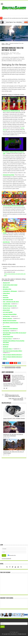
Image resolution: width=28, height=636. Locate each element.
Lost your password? (6, 558)
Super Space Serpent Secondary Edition (12, 350)
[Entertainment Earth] (14, 22)
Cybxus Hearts (6, 293)
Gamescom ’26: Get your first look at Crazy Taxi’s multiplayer (13, 435)
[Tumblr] (21, 567)
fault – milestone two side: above (11, 301)
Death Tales (5, 297)
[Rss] (7, 567)
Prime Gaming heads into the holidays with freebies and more (12, 395)
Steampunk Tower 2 (7, 348)
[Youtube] (15, 567)
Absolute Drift (6, 282)
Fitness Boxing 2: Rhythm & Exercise (11, 110)
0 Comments (18, 53)
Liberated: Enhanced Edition (9, 314)
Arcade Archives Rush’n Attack (10, 284)
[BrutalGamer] (14, 7)
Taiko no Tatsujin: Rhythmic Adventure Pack (13, 205)
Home (3, 43)
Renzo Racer (6, 344)
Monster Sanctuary (7, 318)
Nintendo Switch (9, 53)
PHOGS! (5, 233)
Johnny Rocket (6, 310)
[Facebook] (10, 567)
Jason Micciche (6, 52)
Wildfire (5, 358)
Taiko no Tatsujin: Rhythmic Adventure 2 (12, 356)
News (7, 43)
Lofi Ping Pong (6, 316)
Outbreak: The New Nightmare (10, 328)
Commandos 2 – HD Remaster (10, 291)
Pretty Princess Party (8, 336)
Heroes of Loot (6, 308)
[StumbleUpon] (18, 567)
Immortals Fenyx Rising (8, 174)
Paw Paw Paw (6, 330)
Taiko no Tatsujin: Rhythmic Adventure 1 (12, 354)
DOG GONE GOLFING (8, 299)
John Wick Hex (6, 242)
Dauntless (5, 295)
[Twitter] (12, 567)
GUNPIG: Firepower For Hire (10, 305)
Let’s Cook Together (8, 312)
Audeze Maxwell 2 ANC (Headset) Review (14, 418)
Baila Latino (5, 287)
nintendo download (10, 367)
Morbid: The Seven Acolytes (9, 320)
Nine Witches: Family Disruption (10, 322)
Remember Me (12, 555)
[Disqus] (14, 481)
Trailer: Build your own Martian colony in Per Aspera (15, 398)
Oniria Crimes (6, 326)
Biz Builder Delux (7, 289)
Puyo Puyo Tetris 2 (7, 338)
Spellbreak (5, 346)
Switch (18, 367)
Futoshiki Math (6, 303)
